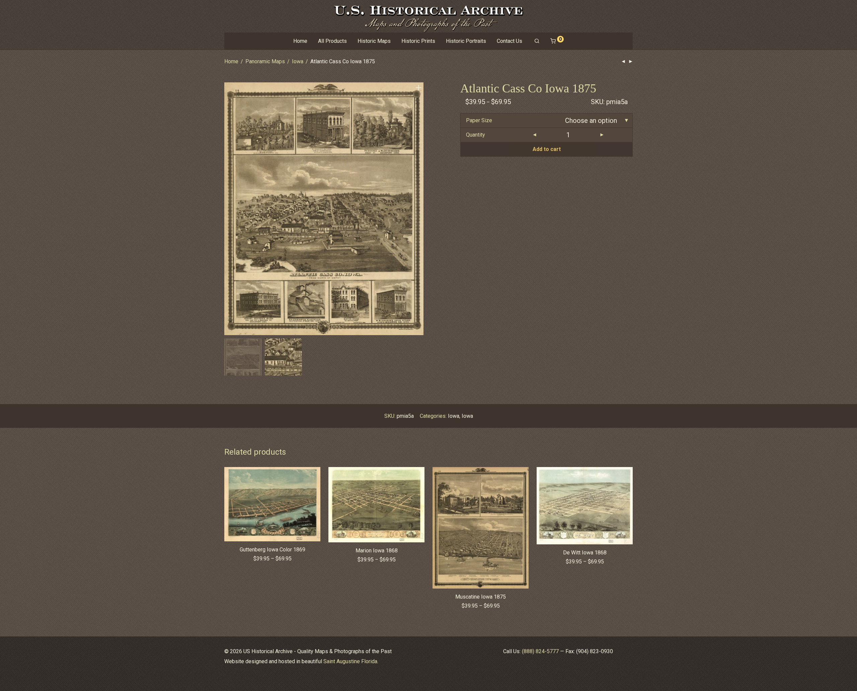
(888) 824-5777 (540, 651)
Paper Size (479, 120)
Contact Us (509, 41)
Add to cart (547, 149)
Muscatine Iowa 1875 (480, 597)
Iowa (297, 61)
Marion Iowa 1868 (377, 550)
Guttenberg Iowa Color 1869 (272, 549)
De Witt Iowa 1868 (585, 552)
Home (300, 41)
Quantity (475, 135)
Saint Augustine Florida (350, 661)
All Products (332, 41)
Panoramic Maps (265, 61)
